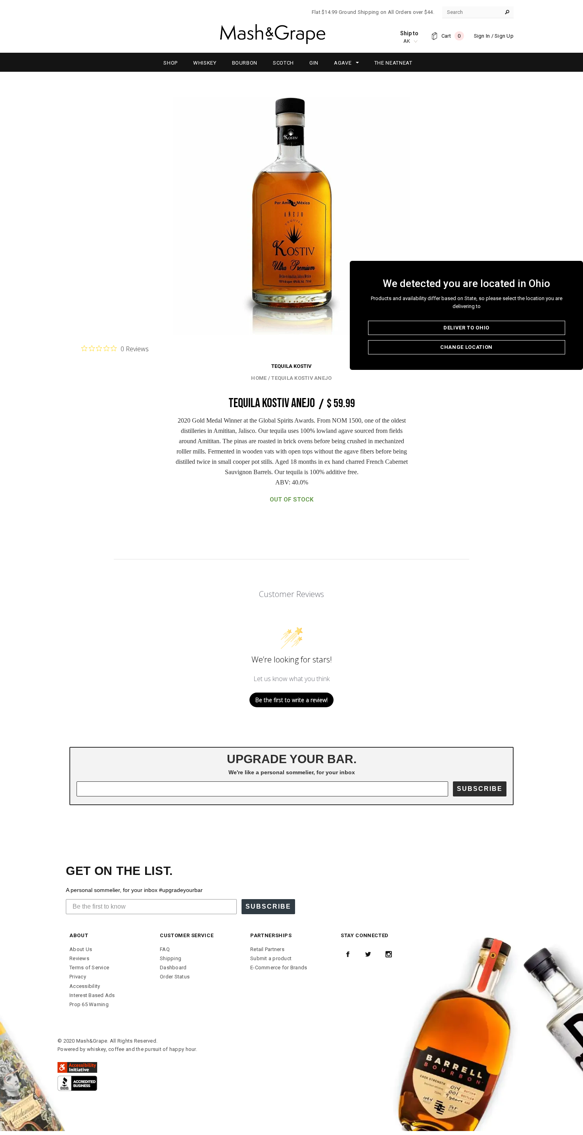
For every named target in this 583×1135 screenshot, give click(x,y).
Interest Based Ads (92, 995)
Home (259, 378)
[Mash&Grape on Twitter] (368, 954)
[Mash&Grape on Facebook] (348, 954)
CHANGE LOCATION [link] (466, 347)
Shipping (170, 958)
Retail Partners (267, 949)
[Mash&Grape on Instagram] (389, 954)
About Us (80, 949)
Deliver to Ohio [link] (466, 328)
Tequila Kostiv (291, 366)
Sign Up (504, 36)
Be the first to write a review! (291, 700)
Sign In (482, 36)
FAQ (165, 949)
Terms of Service (89, 967)
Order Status (175, 977)
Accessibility (84, 986)
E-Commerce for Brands (278, 967)
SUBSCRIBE (479, 788)
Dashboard (173, 967)
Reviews (79, 958)
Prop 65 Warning (89, 1004)
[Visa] (77, 1083)
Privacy (77, 977)
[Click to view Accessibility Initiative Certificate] (77, 1067)
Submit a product (271, 958)
